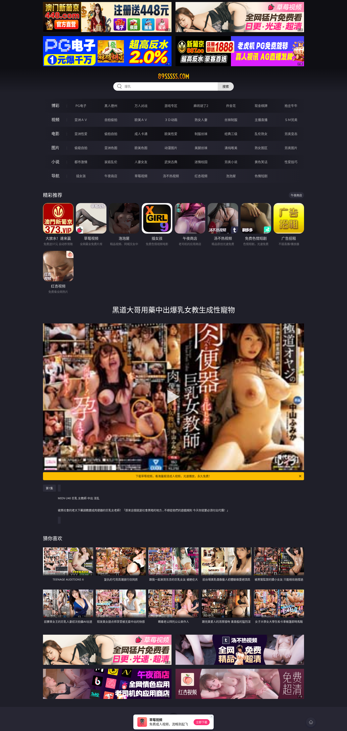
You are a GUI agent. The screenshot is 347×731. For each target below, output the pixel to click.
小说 (55, 162)
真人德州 (110, 106)
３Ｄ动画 (170, 120)
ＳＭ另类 (291, 120)
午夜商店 (110, 176)
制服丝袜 (201, 134)
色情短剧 (261, 176)
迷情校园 (201, 162)
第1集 (49, 488)
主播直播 (261, 120)
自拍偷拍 (110, 120)
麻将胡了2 (201, 106)
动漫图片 (170, 148)
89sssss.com (173, 76)
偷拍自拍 (110, 134)
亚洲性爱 (81, 134)
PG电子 (81, 106)
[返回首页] (311, 722)
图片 (55, 147)
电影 (55, 133)
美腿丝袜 (201, 148)
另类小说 (231, 162)
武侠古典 (170, 162)
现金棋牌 (261, 106)
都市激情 (81, 162)
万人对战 (141, 106)
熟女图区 (261, 148)
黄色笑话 (261, 162)
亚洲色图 (110, 148)
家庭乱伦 (110, 162)
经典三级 (231, 134)
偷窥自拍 (81, 148)
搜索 (225, 86)
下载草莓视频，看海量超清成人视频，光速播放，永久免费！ (173, 476)
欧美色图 (141, 148)
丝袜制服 (231, 120)
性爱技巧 (291, 162)
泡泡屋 (231, 176)
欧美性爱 (170, 134)
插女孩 (81, 176)
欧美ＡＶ (141, 120)
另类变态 (291, 134)
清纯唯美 (231, 148)
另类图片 (291, 148)
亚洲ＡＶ (81, 120)
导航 (55, 176)
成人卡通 (141, 134)
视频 (55, 119)
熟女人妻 (201, 120)
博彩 (55, 105)
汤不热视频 (171, 176)
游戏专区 (170, 106)
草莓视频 (141, 176)
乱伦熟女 (261, 134)
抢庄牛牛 (291, 106)
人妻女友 (141, 162)
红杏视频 (201, 176)
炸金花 (231, 106)
